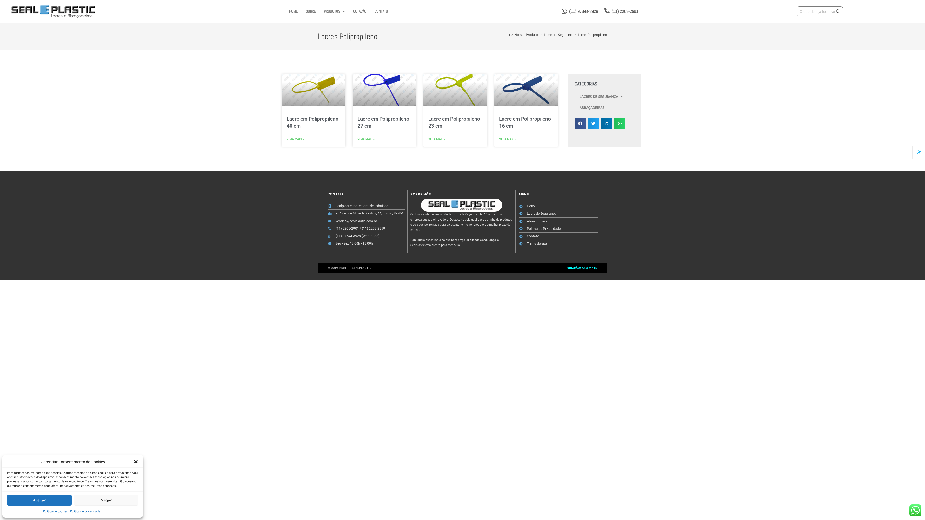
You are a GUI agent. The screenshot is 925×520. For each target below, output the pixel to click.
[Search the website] (820, 11)
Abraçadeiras (592, 107)
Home (293, 11)
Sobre (311, 11)
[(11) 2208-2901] (607, 10)
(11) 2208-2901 (625, 11)
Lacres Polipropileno (592, 34)
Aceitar (39, 500)
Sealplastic (361, 268)
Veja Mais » (295, 139)
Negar (106, 500)
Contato (381, 11)
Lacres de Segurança (599, 96)
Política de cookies (55, 511)
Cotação (359, 11)
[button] (135, 461)
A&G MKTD (589, 268)
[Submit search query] (838, 11)
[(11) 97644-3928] (564, 11)
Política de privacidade (85, 511)
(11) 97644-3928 (583, 11)
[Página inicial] (508, 34)
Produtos (332, 11)
